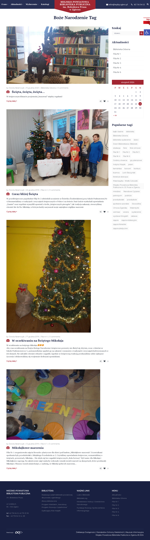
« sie (115, 115)
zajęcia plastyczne (120, 228)
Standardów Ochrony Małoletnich (110, 532)
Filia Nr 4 (117, 68)
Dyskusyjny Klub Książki (51, 511)
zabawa (134, 216)
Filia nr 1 (44, 444)
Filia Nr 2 (117, 58)
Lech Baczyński (128, 173)
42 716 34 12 (139, 4)
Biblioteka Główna (48, 88)
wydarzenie (136, 212)
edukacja (116, 148)
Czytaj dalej (11, 101)
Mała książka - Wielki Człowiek (125, 181)
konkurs (137, 169)
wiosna (126, 212)
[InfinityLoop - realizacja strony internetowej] (19, 532)
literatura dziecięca (120, 177)
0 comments (63, 88)
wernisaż (116, 212)
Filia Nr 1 (117, 54)
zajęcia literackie (119, 224)
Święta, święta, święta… (28, 92)
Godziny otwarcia (120, 160)
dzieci (136, 140)
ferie (125, 148)
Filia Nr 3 (117, 63)
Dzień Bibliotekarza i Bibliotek (125, 144)
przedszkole (132, 200)
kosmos (116, 173)
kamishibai (117, 169)
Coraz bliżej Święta (25, 194)
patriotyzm (117, 196)
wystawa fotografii (120, 216)
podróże (128, 196)
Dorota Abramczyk (16, 88)
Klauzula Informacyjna (135, 532)
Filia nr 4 (44, 337)
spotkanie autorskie (121, 204)
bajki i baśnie (118, 132)
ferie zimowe (135, 148)
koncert (128, 169)
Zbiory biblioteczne (49, 501)
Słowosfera (136, 204)
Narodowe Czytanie (132, 191)
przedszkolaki (118, 200)
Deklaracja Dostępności (85, 532)
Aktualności (116, 495)
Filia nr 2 (44, 190)
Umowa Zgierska (120, 208)
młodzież (117, 191)
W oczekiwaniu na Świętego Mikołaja (37, 340)
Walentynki (134, 208)
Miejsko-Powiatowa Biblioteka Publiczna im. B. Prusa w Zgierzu (126, 186)
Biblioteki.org (82, 498)
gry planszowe (136, 160)
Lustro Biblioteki (83, 495)
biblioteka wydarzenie (122, 140)
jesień (130, 164)
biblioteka (130, 132)
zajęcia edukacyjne (129, 220)
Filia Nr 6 (117, 72)
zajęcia (115, 220)
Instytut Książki (119, 164)
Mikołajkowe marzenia (28, 448)
